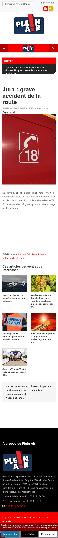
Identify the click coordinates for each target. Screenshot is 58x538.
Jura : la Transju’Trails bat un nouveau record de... (14, 372)
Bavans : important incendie (41, 388)
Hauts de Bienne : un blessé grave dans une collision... (13, 298)
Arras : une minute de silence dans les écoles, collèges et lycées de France (16, 392)
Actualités (20, 254)
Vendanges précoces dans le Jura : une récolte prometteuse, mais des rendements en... (42, 301)
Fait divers (32, 254)
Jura (11, 112)
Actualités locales (11, 258)
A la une (42, 254)
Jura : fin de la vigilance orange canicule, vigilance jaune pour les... (43, 337)
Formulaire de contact (16, 505)
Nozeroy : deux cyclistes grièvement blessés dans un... (13, 336)
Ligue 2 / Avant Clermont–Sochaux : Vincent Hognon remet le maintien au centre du (26, 70)
